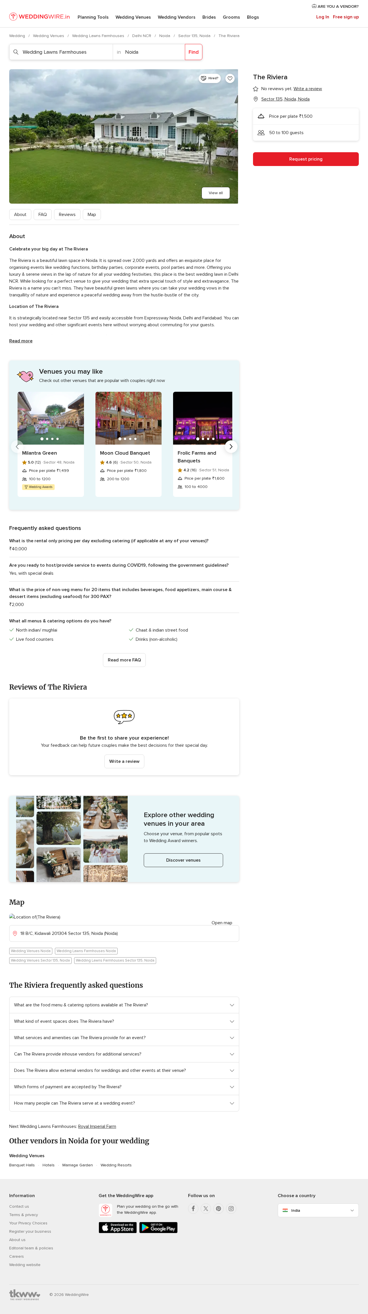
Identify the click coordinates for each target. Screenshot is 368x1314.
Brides (209, 17)
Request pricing (306, 159)
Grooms (231, 17)
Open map (222, 923)
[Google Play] (158, 1232)
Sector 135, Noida (195, 35)
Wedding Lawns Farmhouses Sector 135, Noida (115, 960)
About (20, 214)
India (295, 1210)
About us (17, 1239)
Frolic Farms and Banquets (197, 457)
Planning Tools (93, 17)
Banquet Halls (22, 1165)
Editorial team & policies (31, 1248)
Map (92, 214)
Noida (165, 35)
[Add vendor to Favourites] (230, 78)
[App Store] (118, 1232)
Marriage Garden (77, 1165)
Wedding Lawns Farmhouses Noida (86, 951)
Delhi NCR (142, 35)
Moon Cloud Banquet (125, 453)
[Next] (231, 446)
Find (194, 52)
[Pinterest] (218, 1208)
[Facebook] (193, 1208)
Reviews (67, 214)
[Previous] (17, 446)
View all (216, 192)
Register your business (30, 1231)
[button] (124, 737)
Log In (322, 17)
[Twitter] (206, 1208)
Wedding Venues (133, 17)
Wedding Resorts (116, 1165)
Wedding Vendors (176, 17)
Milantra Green (39, 453)
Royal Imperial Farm (97, 1126)
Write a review (124, 761)
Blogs (253, 17)
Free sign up (346, 17)
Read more (20, 341)
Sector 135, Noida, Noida (285, 99)
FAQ (43, 214)
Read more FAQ (124, 660)
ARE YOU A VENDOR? (338, 6)
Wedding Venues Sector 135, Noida (40, 960)
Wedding (17, 35)
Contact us (19, 1206)
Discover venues (183, 860)
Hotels (49, 1165)
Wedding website (25, 1264)
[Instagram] (231, 1208)
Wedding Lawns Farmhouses (98, 35)
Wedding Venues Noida (31, 951)
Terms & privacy (23, 1214)
